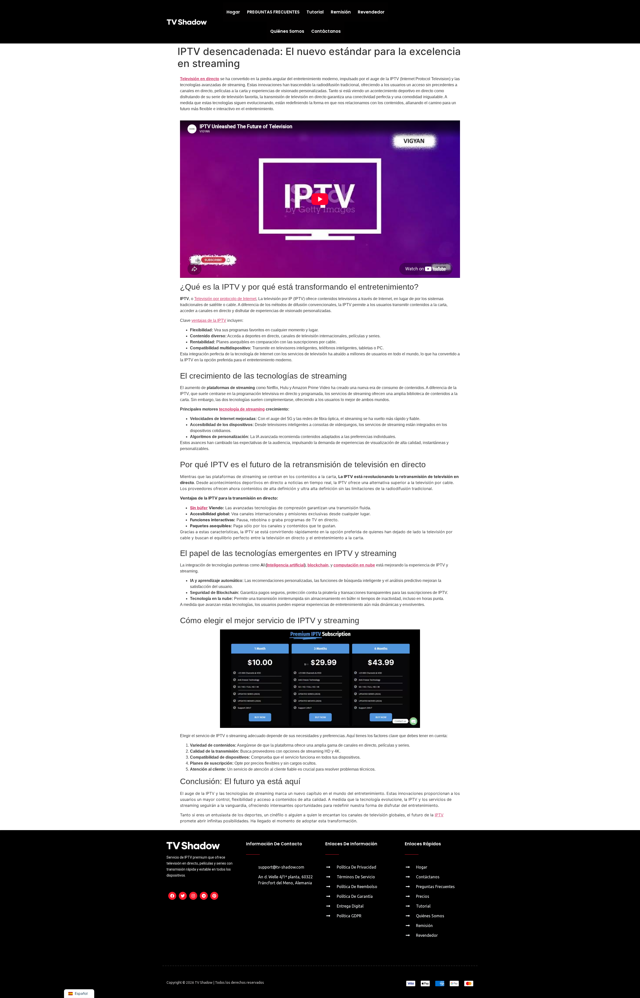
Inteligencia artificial (285, 565)
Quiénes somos (287, 31)
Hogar (233, 12)
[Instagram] (193, 896)
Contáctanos (326, 31)
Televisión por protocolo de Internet (225, 299)
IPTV (439, 814)
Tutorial (315, 12)
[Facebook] (172, 896)
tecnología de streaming (242, 409)
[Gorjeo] (183, 896)
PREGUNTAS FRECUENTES (273, 12)
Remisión (341, 12)
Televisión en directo (199, 79)
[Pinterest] (214, 896)
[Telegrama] (204, 896)
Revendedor (371, 12)
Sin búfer (199, 507)
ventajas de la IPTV (209, 320)
